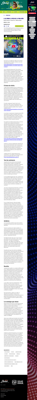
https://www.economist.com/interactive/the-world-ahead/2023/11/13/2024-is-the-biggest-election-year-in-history (13, 65)
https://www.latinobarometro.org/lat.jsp (11, 157)
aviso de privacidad (3, 395)
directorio (2, 396)
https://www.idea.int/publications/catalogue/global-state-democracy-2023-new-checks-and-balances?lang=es (13, 139)
